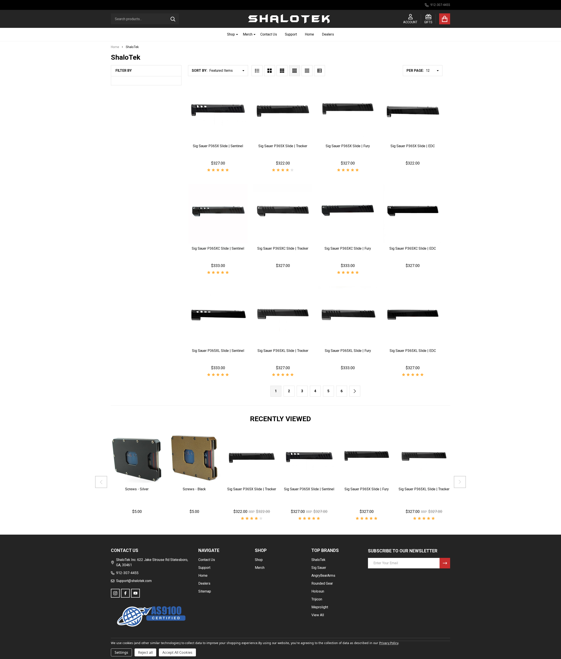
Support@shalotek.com (134, 581)
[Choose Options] (282, 145)
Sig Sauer (318, 568)
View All (317, 615)
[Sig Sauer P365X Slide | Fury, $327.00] (347, 111)
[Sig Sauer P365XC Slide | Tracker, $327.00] (282, 213)
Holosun (317, 591)
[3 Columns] (282, 70)
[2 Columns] (269, 70)
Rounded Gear (322, 583)
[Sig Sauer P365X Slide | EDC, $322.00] (412, 111)
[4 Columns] (294, 70)
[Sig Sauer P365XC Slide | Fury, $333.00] (347, 213)
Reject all (145, 652)
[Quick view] (233, 145)
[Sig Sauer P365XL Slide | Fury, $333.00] (347, 316)
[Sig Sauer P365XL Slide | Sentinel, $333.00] (217, 316)
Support (291, 34)
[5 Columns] (307, 70)
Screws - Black (194, 489)
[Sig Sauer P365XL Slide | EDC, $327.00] (412, 316)
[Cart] (444, 18)
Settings (121, 652)
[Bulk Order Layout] (319, 70)
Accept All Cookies (177, 652)
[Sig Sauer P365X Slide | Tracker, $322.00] (282, 111)
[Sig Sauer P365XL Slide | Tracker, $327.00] (282, 316)
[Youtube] (135, 593)
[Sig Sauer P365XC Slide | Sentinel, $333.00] (217, 213)
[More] (235, 34)
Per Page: (415, 70)
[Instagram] (115, 593)
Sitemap (204, 591)
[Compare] (147, 488)
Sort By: (199, 70)
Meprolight (319, 607)
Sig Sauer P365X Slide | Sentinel (218, 146)
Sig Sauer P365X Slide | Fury (348, 146)
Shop (231, 34)
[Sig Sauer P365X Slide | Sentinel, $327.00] (217, 111)
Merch (247, 34)
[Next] (354, 391)
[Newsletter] (445, 563)
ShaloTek (318, 560)
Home (309, 34)
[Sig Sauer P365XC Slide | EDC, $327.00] (412, 213)
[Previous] (101, 482)
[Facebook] (125, 593)
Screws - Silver (137, 489)
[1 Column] (257, 70)
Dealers (328, 34)
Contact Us (268, 34)
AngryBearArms (323, 575)
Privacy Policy (388, 643)
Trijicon (316, 599)
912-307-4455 (127, 573)
